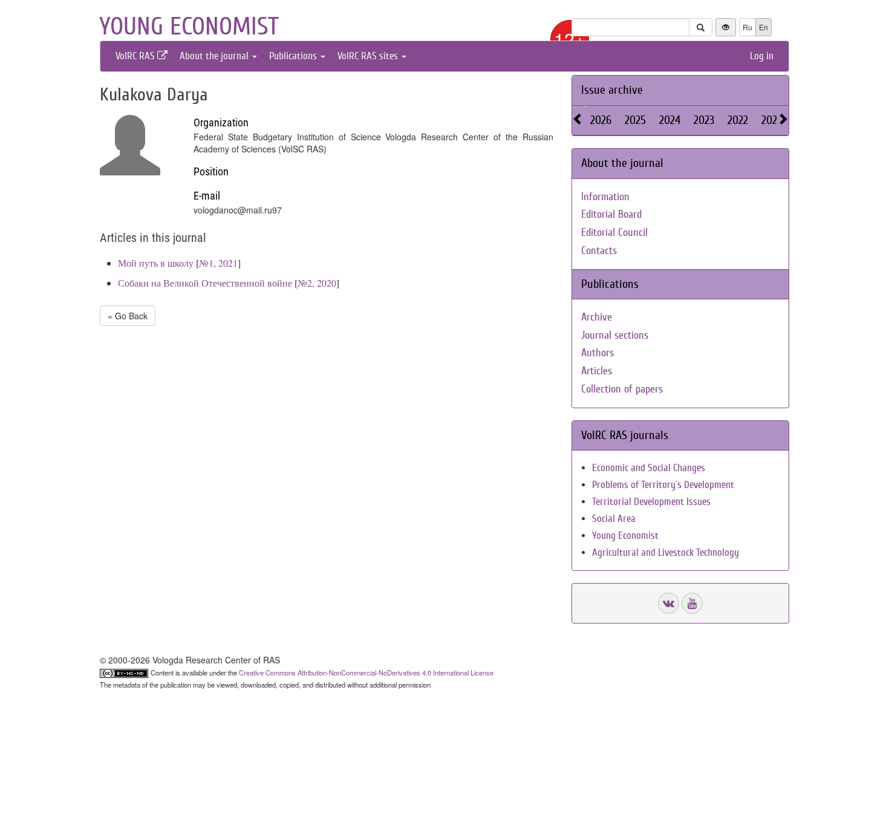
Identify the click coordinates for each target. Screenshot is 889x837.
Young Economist (625, 535)
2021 (771, 120)
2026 (600, 120)
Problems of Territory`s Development (663, 484)
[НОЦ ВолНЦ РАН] (668, 603)
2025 (635, 120)
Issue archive (612, 90)
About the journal (215, 56)
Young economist (189, 26)
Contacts (599, 250)
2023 (704, 120)
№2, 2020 (317, 282)
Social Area (614, 518)
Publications (294, 56)
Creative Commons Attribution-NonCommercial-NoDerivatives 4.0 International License (366, 672)
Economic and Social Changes (648, 468)
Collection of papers (622, 389)
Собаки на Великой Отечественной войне (205, 282)
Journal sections (614, 335)
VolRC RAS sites (368, 56)
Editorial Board (611, 214)
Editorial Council (614, 232)
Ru (747, 27)
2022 (738, 120)
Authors (597, 353)
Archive (596, 317)
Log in (761, 56)
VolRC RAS (136, 56)
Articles (596, 371)
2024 (669, 120)
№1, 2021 (218, 262)
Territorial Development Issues (651, 501)
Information (605, 197)
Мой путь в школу (156, 262)
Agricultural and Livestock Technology (665, 552)
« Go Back (128, 316)
